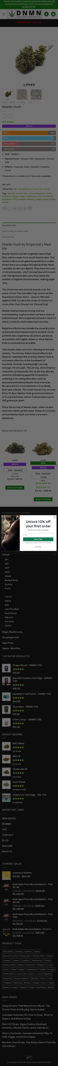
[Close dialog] (54, 517)
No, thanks (38, 547)
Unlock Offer (38, 539)
